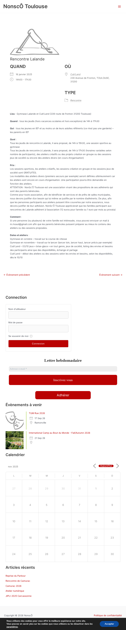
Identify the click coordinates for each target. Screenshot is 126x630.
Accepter (109, 623)
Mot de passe (15, 322)
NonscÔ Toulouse (25, 6)
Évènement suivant (110, 275)
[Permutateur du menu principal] (119, 6)
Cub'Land (75, 74)
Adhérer (63, 395)
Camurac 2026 (13, 586)
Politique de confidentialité (108, 615)
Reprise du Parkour (16, 575)
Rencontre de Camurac (18, 581)
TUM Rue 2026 (37, 413)
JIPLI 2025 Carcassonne (19, 596)
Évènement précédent (17, 275)
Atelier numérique (15, 591)
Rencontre (75, 100)
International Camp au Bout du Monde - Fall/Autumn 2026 (59, 433)
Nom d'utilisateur (17, 309)
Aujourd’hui (106, 466)
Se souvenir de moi (18, 336)
